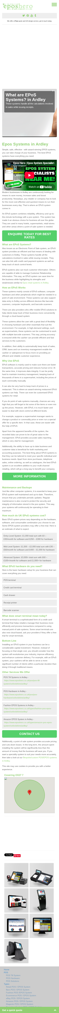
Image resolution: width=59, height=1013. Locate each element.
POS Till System (13, 975)
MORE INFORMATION (29, 476)
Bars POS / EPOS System (17, 990)
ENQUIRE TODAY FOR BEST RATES (29, 235)
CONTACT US (29, 734)
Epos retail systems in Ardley (35, 283)
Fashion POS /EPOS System (19, 992)
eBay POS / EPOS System (18, 998)
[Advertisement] (29, 57)
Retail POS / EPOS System (18, 987)
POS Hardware (13, 978)
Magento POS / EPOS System (19, 1004)
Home (6, 969)
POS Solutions (12, 981)
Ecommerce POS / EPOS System (21, 995)
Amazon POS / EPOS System (19, 1001)
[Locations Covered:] (3, 4)
